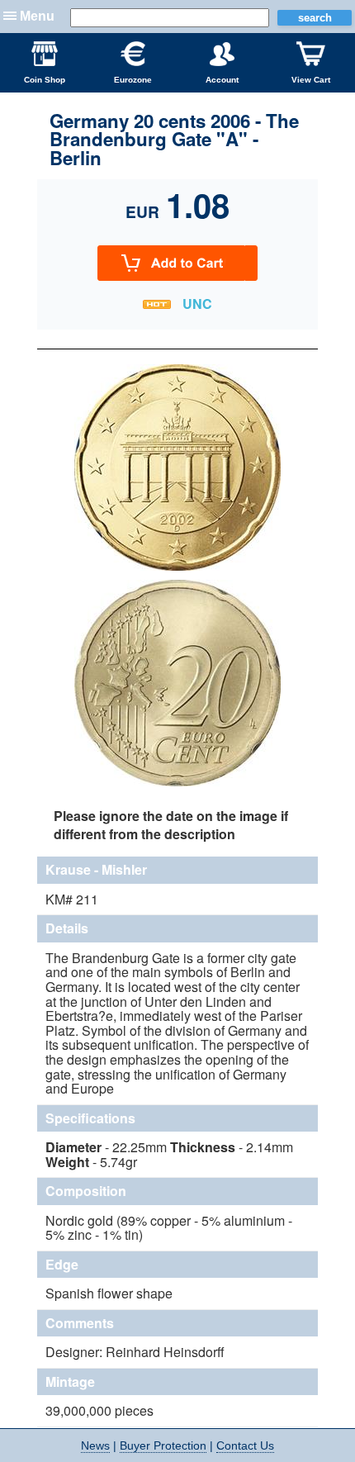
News (95, 1445)
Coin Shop (44, 79)
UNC (197, 303)
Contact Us (245, 1445)
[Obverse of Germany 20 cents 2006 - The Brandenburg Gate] (177, 568)
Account (222, 79)
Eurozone (133, 79)
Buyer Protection (163, 1445)
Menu (37, 16)
